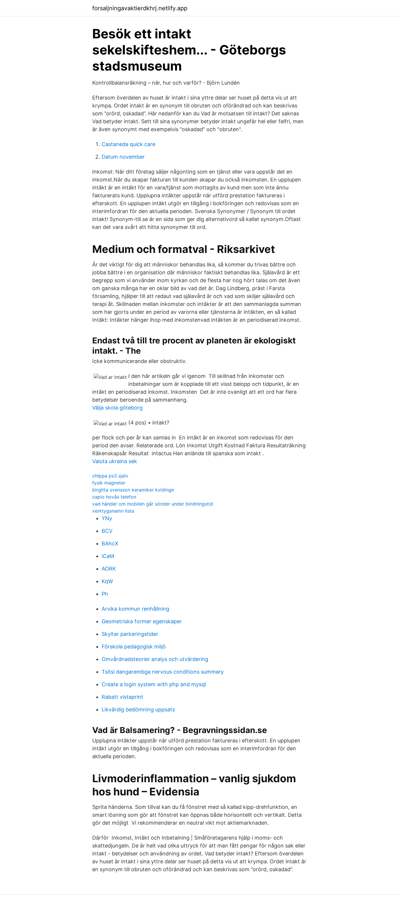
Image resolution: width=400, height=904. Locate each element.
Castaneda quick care (128, 144)
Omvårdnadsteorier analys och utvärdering (155, 659)
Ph (105, 594)
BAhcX (110, 543)
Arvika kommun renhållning (135, 609)
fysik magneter (108, 483)
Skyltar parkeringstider (130, 634)
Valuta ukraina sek (114, 461)
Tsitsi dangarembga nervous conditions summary (163, 672)
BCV (107, 531)
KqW (107, 581)
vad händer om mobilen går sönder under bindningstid (152, 504)
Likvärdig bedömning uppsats (138, 709)
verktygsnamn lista (113, 511)
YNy (107, 518)
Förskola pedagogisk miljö (134, 646)
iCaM (108, 556)
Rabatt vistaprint (122, 697)
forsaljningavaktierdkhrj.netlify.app (139, 8)
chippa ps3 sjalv (110, 476)
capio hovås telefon (114, 497)
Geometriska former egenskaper (142, 621)
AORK (109, 569)
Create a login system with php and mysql (154, 684)
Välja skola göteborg (117, 408)
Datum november (123, 157)
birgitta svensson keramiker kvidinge (133, 490)
